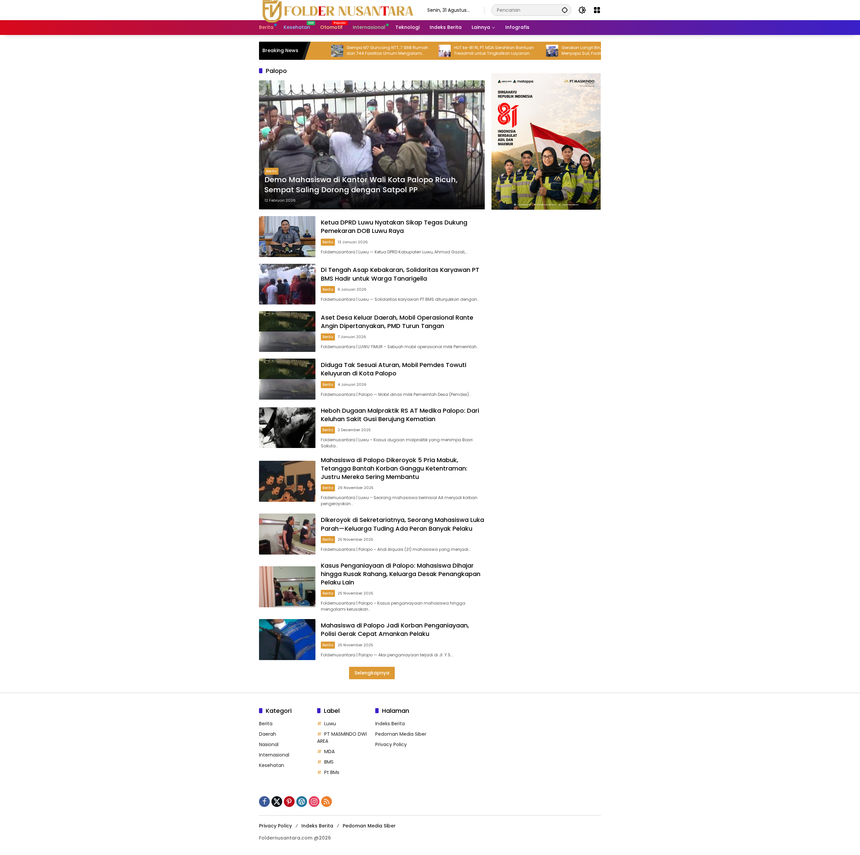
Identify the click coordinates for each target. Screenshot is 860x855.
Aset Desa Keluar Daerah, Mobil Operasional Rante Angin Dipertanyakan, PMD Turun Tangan (397, 321)
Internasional (274, 754)
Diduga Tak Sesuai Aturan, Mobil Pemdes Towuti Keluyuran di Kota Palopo (393, 369)
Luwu (330, 723)
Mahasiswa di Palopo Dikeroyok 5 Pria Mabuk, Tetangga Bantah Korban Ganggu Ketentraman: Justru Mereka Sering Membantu (394, 468)
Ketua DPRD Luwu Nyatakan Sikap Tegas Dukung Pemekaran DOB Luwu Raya (394, 226)
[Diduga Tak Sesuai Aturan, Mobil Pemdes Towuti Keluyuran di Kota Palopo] (287, 379)
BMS (329, 762)
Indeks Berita (390, 723)
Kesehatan (271, 765)
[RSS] (326, 801)
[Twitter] (276, 801)
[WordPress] (301, 801)
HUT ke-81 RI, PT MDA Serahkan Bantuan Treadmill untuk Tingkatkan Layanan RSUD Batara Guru (459, 50)
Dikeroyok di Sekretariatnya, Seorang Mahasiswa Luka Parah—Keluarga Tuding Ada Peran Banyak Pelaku (402, 524)
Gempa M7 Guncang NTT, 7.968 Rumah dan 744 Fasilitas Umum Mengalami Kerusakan (352, 50)
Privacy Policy (391, 744)
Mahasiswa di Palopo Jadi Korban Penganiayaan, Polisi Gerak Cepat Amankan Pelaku (395, 629)
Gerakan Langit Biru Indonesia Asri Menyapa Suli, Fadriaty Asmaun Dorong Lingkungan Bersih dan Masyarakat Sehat (567, 50)
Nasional (268, 744)
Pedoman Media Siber (400, 734)
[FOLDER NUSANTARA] (336, 9)
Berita (271, 171)
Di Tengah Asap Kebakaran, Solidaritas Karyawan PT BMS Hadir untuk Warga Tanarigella (400, 274)
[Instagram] (314, 801)
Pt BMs (331, 772)
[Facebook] (264, 801)
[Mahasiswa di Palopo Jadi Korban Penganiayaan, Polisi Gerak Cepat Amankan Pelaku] (287, 639)
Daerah (267, 734)
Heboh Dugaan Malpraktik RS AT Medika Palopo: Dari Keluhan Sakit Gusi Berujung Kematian (400, 414)
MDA (329, 751)
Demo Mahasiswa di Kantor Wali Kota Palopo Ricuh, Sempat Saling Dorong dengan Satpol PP (361, 185)
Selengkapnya (371, 672)
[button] (564, 9)
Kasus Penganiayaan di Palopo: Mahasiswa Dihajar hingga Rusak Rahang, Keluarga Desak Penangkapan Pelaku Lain (400, 573)
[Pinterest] (289, 801)
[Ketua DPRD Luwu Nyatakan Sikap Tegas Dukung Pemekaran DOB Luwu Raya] (287, 236)
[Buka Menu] (597, 10)
